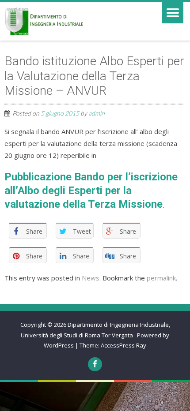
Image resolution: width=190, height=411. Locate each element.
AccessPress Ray (123, 345)
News (90, 277)
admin (96, 113)
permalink (161, 277)
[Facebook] (95, 364)
